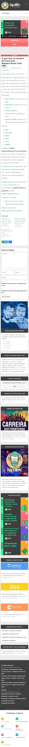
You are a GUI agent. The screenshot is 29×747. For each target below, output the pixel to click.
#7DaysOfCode (7, 182)
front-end (18, 68)
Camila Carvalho (11, 119)
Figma (7, 136)
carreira (12, 68)
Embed (14, 44)
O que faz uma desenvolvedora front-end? (7, 230)
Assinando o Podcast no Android (12, 630)
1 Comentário (5, 70)
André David (9, 99)
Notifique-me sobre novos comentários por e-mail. (13, 284)
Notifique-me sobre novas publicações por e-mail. (14, 292)
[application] (14, 36)
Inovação (7, 347)
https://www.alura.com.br (14, 204)
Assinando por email (7, 701)
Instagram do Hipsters (9, 640)
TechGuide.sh (6, 166)
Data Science (8, 345)
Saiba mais (18, 367)
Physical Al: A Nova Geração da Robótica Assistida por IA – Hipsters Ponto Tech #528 (13, 685)
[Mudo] (21, 36)
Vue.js (7, 141)
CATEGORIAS (5, 13)
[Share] (10, 242)
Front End (7, 341)
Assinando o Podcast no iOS (10, 634)
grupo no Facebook (17, 653)
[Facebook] (5, 242)
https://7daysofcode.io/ (10, 194)
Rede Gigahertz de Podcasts (12, 211)
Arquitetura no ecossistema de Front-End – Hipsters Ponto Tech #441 (7, 221)
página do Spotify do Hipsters (19, 369)
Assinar (14, 55)
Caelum (10, 361)
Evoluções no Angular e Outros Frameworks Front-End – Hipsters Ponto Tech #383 (20, 221)
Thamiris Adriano (11, 111)
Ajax (6, 130)
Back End (7, 343)
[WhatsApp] (3, 242)
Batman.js (8, 133)
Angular (7, 144)
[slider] (25, 36)
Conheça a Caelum (7, 577)
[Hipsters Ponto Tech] (11, 5)
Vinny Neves (9, 105)
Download (14, 40)
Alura (16, 361)
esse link (10, 371)
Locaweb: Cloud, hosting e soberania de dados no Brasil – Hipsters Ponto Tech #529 (13, 678)
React (7, 138)
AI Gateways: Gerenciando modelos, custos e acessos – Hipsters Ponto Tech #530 (13, 671)
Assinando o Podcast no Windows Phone (14, 637)
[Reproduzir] (3, 36)
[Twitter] (8, 242)
